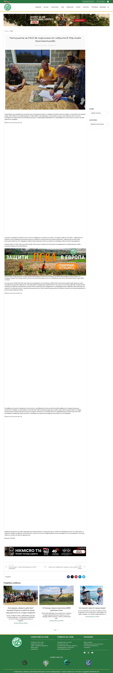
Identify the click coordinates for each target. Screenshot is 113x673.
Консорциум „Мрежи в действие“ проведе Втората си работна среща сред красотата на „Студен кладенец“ (21, 610)
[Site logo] (7, 7)
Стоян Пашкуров (43, 45)
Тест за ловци (100, 1)
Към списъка (45, 566)
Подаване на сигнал (88, 1)
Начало (7, 31)
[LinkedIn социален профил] (79, 576)
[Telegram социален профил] (83, 576)
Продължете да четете (21, 623)
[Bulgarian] (5, 1)
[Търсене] (108, 7)
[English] (7, 1)
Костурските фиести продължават (92, 608)
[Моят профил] (108, 1)
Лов (11, 31)
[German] (9, 1)
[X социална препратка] (72, 576)
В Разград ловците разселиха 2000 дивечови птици (56, 609)
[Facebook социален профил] (68, 576)
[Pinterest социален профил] (76, 576)
